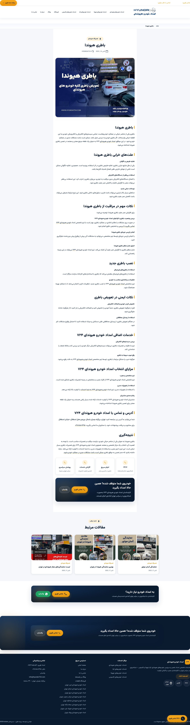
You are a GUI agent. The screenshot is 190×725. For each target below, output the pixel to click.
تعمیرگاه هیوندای (93, 39)
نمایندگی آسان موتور (149, 567)
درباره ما (42, 12)
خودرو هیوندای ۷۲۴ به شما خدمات (94, 389)
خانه (157, 26)
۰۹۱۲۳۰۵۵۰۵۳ (183, 676)
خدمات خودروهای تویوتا (100, 12)
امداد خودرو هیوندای (107, 141)
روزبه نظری (19, 722)
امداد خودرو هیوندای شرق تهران (75, 693)
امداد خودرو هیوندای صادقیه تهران (74, 701)
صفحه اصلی (82, 665)
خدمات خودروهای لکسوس (69, 12)
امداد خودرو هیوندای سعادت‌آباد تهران (73, 704)
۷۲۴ (74, 249)
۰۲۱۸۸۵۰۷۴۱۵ (80, 425)
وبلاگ (49, 12)
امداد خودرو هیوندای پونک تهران (75, 712)
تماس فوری (78, 489)
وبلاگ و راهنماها (80, 677)
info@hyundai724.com (37, 677)
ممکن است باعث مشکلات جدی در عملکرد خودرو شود (83, 452)
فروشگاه (56, 12)
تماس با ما (34, 12)
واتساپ (64, 489)
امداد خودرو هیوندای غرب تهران (75, 685)
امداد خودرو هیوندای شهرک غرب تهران (73, 708)
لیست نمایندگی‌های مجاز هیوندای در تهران (54, 567)
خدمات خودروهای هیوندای (117, 12)
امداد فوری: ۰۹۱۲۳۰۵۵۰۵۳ (36, 665)
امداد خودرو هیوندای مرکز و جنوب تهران (72, 697)
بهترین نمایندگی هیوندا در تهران (101, 567)
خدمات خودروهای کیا (85, 12)
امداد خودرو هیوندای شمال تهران (75, 689)
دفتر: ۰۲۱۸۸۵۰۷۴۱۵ (38, 669)
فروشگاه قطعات (80, 681)
